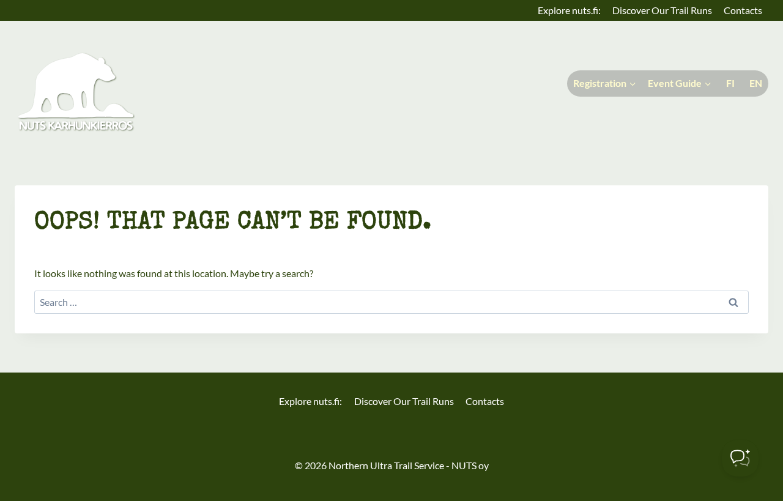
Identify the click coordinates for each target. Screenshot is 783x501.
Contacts (743, 10)
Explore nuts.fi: (569, 10)
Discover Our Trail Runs (662, 10)
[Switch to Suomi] (729, 83)
